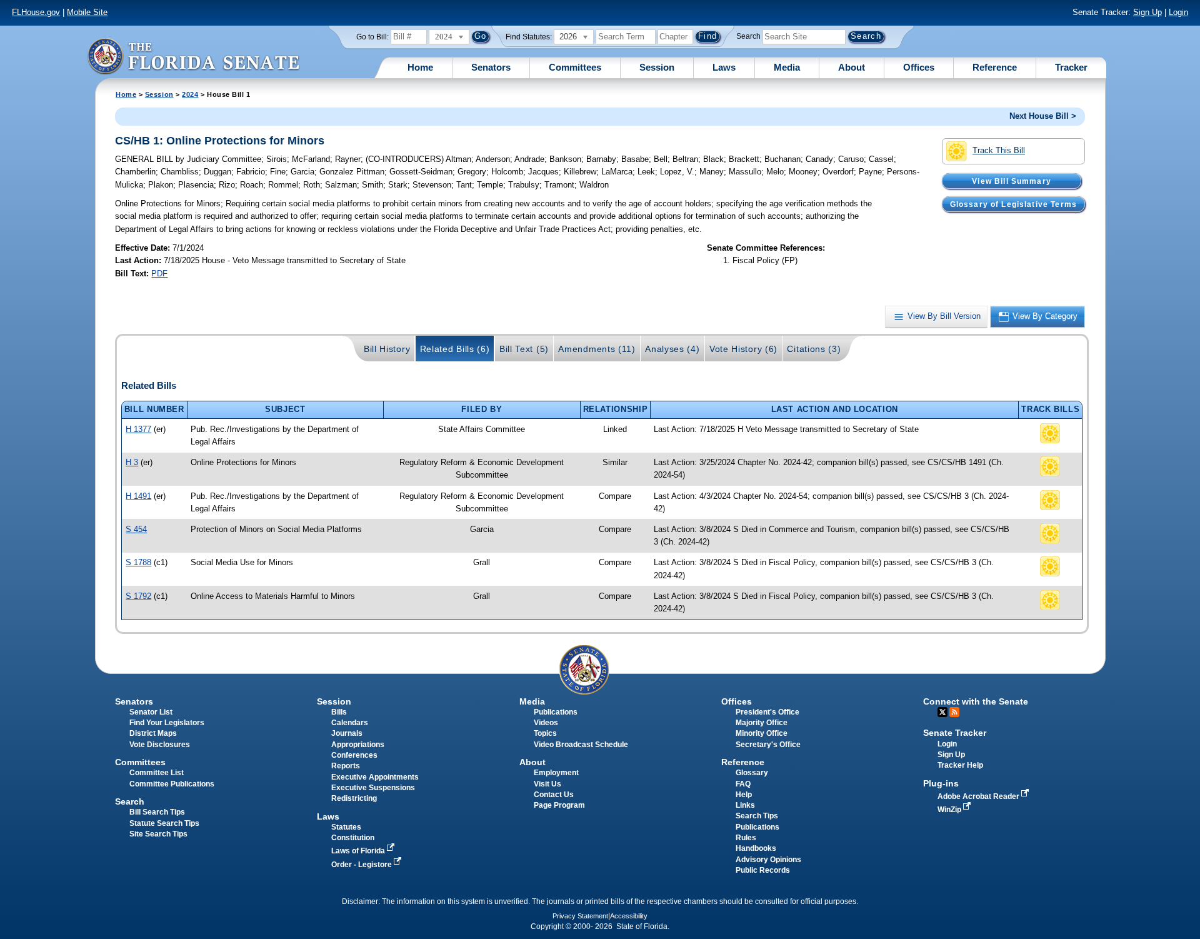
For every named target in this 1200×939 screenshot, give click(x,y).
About (851, 67)
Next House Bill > (1042, 116)
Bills (339, 712)
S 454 (136, 529)
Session (656, 67)
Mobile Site (87, 12)
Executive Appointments (375, 777)
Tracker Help (960, 765)
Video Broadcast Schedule (581, 744)
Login (1178, 12)
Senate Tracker (954, 733)
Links (745, 805)
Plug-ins (941, 783)
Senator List (150, 712)
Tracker (1071, 67)
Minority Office (762, 733)
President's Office (767, 712)
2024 (190, 94)
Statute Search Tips (164, 823)
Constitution (352, 837)
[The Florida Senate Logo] (193, 56)
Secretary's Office (768, 744)
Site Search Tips (158, 834)
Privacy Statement (580, 916)
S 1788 (138, 562)
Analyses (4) (672, 349)
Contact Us (554, 794)
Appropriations (357, 744)
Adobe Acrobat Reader (979, 796)
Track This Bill (998, 150)
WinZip (950, 809)
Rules (746, 837)
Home (420, 67)
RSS (954, 712)
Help (744, 794)
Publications (556, 712)
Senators (491, 67)
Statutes (346, 827)
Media (787, 67)
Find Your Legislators (166, 722)
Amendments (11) (596, 349)
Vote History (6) (743, 349)
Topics (545, 733)
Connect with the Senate (975, 701)
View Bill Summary (1011, 180)
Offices (918, 67)
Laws (724, 67)
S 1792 (138, 596)
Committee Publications (171, 784)
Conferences (354, 755)
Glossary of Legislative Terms (1013, 204)
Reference (994, 67)
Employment (556, 772)
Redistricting (354, 798)
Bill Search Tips (157, 812)
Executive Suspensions (373, 787)
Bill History (387, 349)
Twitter (943, 712)
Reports (345, 766)
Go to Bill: (372, 37)
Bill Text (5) (524, 349)
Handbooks (756, 848)
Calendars (349, 722)
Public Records (763, 870)
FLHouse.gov (36, 12)
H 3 (132, 462)
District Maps (153, 733)
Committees (575, 67)
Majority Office (762, 722)
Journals (346, 733)
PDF (159, 273)
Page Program (559, 805)
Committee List (156, 772)
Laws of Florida (359, 851)
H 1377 (138, 429)
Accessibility (629, 916)
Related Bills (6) (455, 349)
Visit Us (547, 784)
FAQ (743, 784)
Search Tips (757, 816)
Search (748, 36)
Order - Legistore (362, 864)
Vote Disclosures (159, 744)
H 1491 (138, 496)
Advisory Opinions (768, 859)
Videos (546, 722)
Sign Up (1147, 12)
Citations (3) (814, 349)
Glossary (752, 772)
